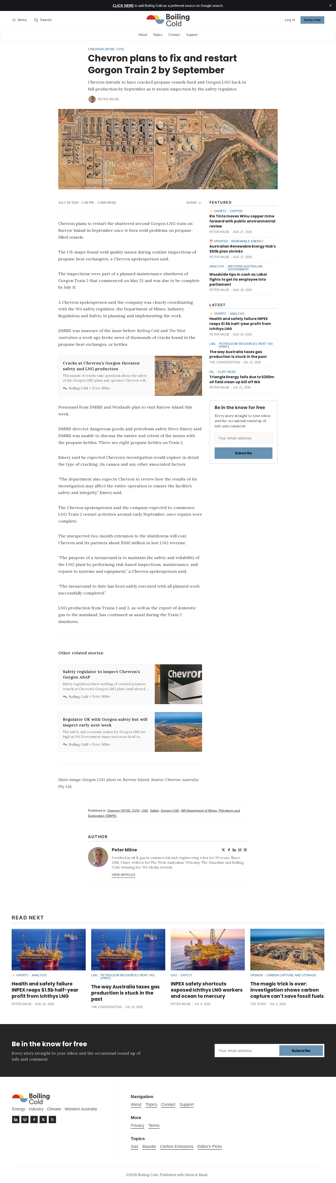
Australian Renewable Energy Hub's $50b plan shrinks (242, 249)
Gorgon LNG (170, 810)
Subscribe (312, 20)
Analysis (216, 266)
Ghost (189, 1175)
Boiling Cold (148, 1175)
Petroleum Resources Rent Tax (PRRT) (246, 346)
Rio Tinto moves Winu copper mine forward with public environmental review (242, 221)
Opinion (256, 975)
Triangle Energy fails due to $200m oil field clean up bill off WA (241, 379)
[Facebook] (229, 850)
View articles (123, 875)
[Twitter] (223, 850)
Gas (174, 975)
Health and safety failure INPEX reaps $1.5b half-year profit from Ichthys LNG (240, 323)
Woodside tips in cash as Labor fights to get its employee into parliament (238, 279)
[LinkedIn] (234, 850)
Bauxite (149, 1146)
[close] (330, 5)
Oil (211, 372)
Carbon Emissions (176, 1146)
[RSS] (52, 1119)
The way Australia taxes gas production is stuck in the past (238, 354)
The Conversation (224, 362)
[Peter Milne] (92, 99)
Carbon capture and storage (291, 975)
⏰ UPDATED (218, 241)
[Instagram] (245, 850)
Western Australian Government (245, 268)
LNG (212, 344)
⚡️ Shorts (217, 211)
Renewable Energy (247, 241)
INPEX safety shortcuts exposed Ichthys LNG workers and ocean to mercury (207, 989)
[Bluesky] (240, 850)
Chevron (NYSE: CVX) (106, 49)
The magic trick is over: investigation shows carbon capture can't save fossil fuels (287, 989)
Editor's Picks (209, 1146)
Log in (290, 20)
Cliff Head (226, 372)
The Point (258, 1004)
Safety (154, 810)
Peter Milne (108, 99)
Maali (203, 1175)
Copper (236, 211)
